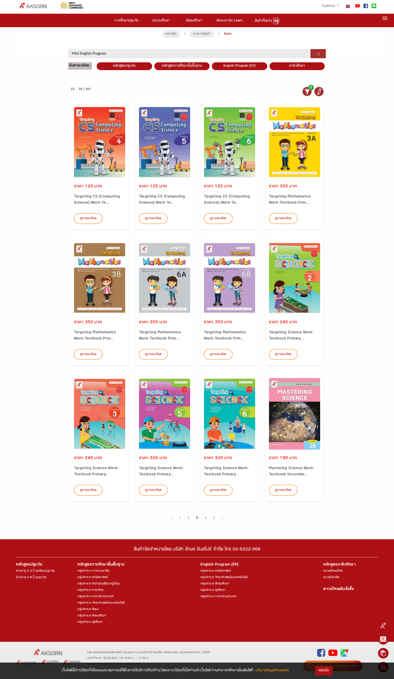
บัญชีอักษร (329, 6)
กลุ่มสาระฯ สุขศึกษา (90, 622)
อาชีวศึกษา (297, 66)
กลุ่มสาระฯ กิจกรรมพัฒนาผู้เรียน (99, 584)
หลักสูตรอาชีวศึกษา (339, 565)
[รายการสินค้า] (383, 653)
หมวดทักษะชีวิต (333, 571)
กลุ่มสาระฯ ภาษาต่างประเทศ (96, 596)
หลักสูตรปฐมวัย (29, 565)
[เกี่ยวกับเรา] (383, 625)
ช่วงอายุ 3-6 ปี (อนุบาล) (31, 577)
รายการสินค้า (202, 34)
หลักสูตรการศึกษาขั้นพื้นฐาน (182, 66)
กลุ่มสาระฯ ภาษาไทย (91, 590)
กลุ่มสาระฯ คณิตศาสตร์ (93, 577)
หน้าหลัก (171, 34)
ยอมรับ (324, 670)
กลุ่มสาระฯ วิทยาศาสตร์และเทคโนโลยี (101, 603)
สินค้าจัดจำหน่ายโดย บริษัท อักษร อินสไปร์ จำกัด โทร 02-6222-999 (197, 550)
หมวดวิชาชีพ (331, 577)
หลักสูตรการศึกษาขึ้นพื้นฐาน (101, 565)
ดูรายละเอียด (88, 218)
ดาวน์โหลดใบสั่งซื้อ (338, 589)
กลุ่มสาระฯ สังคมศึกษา (92, 616)
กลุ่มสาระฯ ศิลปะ (88, 609)
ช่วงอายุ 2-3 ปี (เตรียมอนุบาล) (35, 571)
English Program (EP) (239, 66)
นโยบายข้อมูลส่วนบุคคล (272, 670)
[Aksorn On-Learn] (383, 639)
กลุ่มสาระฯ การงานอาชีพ (93, 571)
